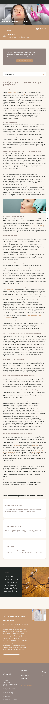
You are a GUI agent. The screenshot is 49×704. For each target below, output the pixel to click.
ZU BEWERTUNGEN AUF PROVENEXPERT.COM (26, 686)
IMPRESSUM (24, 670)
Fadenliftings (35, 445)
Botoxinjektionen (36, 452)
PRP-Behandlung (12, 92)
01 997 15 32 (7, 696)
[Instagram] (4, 674)
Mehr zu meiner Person (11, 656)
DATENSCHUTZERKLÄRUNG (27, 673)
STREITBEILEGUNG (25, 675)
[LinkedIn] (10, 674)
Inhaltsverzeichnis (9, 74)
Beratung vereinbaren (24, 60)
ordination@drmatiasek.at (11, 699)
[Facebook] (7, 674)
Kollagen (42, 225)
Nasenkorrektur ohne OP (13, 505)
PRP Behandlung (9, 289)
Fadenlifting (9, 547)
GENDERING (24, 678)
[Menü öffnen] (44, 1)
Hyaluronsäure (33, 225)
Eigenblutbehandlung (28, 94)
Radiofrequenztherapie (13, 526)
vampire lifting (41, 94)
